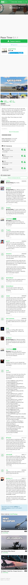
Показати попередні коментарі (14, 177)
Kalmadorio (9, 253)
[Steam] (9, 50)
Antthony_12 (9, 478)
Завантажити (15, 41)
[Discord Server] (12, 50)
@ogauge (8, 351)
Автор (14, 218)
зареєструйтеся (6, 508)
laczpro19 (8, 188)
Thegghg (8, 207)
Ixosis (7, 370)
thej (7, 470)
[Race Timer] (14, 84)
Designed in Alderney (5, 578)
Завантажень (6, 102)
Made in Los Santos (5, 580)
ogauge (8, 295)
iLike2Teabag (12, 49)
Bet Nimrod (8, 338)
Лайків (13, 102)
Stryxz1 (8, 360)
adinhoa (8, 181)
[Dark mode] (24, 2)
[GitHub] (10, 50)
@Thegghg (8, 220)
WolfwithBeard (9, 278)
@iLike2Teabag (10, 182)
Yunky (7, 328)
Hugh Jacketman (10, 318)
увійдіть (16, 506)
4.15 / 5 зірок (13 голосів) (5, 105)
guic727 (8, 241)
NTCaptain (8, 437)
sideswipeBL (9, 454)
